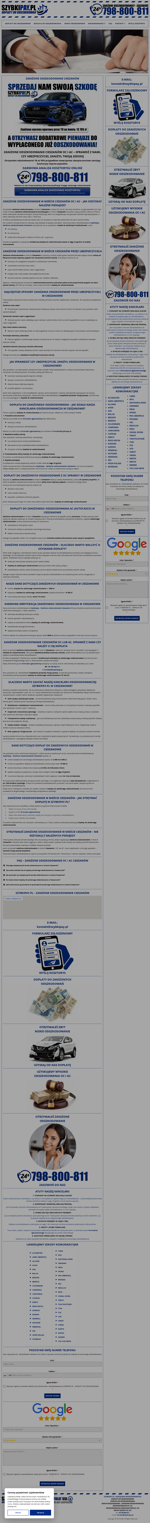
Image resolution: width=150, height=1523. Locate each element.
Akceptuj (40, 1513)
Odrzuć (18, 1513)
